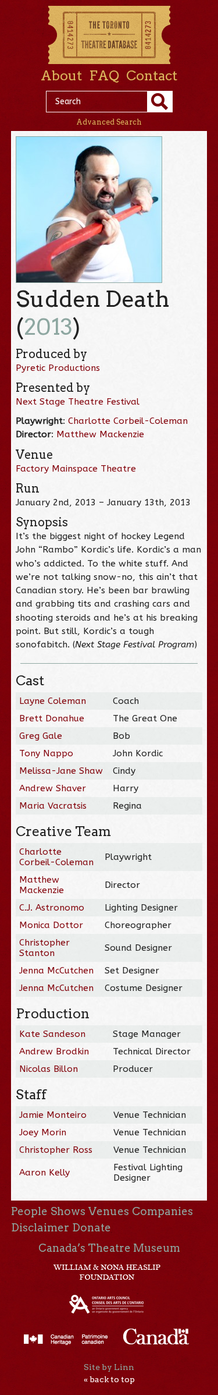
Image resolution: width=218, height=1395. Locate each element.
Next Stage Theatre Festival (78, 401)
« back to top (109, 1379)
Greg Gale (40, 736)
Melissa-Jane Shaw (61, 771)
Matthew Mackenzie (100, 434)
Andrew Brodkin (54, 1051)
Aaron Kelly (44, 1172)
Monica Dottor (51, 925)
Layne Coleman (52, 701)
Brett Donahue (51, 718)
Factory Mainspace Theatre (76, 468)
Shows (68, 1211)
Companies (162, 1211)
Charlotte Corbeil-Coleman (128, 421)
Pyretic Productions (58, 368)
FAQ (104, 76)
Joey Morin (42, 1132)
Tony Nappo (46, 753)
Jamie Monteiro (53, 1115)
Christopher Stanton (44, 947)
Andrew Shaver (52, 788)
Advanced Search (109, 122)
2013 (48, 327)
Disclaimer (40, 1227)
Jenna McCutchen (56, 970)
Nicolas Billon (48, 1069)
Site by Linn (109, 1367)
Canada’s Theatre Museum (109, 1248)
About (61, 76)
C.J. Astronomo (51, 907)
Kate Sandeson (52, 1034)
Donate (91, 1227)
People (29, 1211)
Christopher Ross (55, 1150)
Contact (151, 76)
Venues (108, 1211)
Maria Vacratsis (53, 806)
